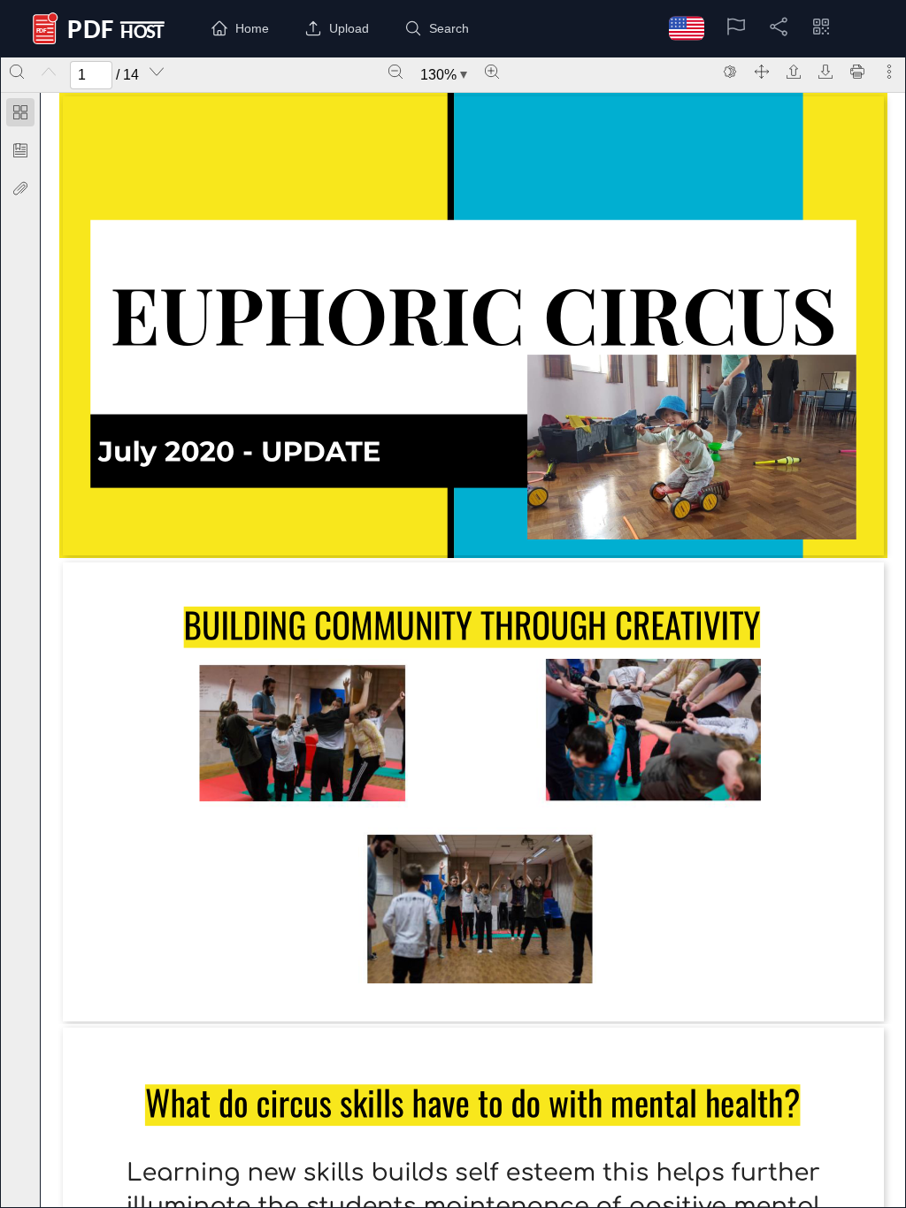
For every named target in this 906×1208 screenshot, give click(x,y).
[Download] (825, 71)
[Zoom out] (395, 71)
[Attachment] (20, 188)
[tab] (20, 115)
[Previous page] (49, 71)
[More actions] (889, 71)
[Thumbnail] (20, 112)
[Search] (17, 71)
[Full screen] (762, 71)
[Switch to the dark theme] (730, 71)
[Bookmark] (20, 150)
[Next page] (156, 71)
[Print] (857, 71)
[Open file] (793, 71)
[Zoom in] (492, 71)
